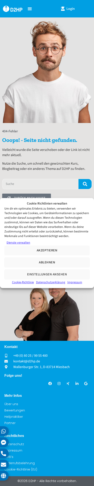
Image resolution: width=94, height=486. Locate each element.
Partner (10, 423)
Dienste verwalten (18, 242)
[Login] (63, 9)
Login (70, 8)
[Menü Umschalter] (30, 9)
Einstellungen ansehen (47, 274)
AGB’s (8, 457)
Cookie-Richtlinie (23, 282)
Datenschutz (14, 444)
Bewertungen (14, 410)
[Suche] (85, 184)
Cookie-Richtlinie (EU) (20, 469)
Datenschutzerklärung (50, 282)
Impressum (74, 282)
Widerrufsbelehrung (19, 463)
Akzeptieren (47, 250)
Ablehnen (47, 262)
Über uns (11, 404)
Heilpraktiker (13, 416)
